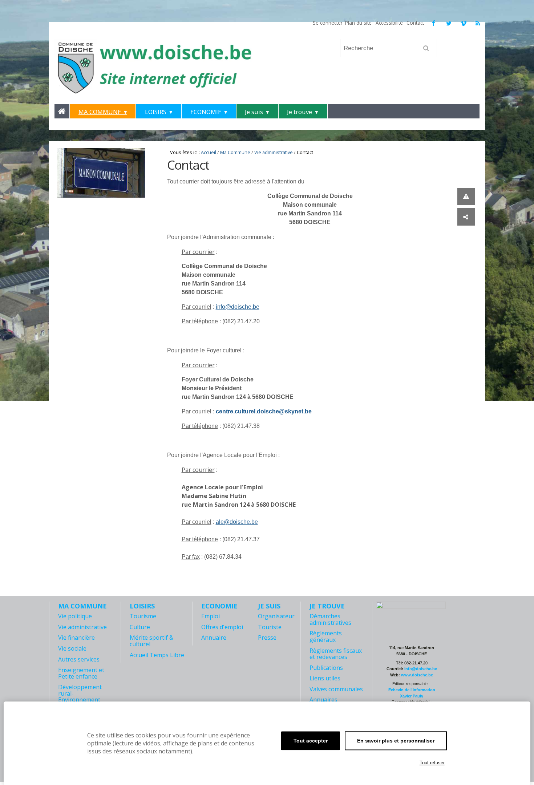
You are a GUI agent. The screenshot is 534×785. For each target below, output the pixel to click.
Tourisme (143, 616)
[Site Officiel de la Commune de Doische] (193, 67)
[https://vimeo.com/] (463, 23)
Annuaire (213, 638)
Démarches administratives (330, 619)
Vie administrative (273, 152)
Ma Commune (99, 112)
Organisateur (276, 616)
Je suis (254, 112)
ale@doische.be (237, 522)
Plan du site (358, 22)
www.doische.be (417, 675)
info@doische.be (237, 307)
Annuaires (323, 700)
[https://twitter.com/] (449, 23)
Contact (415, 22)
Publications (326, 668)
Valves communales (336, 689)
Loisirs (155, 112)
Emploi (210, 616)
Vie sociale (72, 648)
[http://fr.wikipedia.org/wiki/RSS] (478, 23)
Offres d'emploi (222, 627)
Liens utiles (325, 678)
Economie (205, 112)
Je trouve (299, 112)
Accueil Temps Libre (157, 655)
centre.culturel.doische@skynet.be (264, 411)
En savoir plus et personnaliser (395, 741)
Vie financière (76, 638)
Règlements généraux (326, 636)
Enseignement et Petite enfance (81, 673)
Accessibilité (389, 22)
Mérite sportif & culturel (151, 641)
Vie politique (75, 616)
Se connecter (328, 22)
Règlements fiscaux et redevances (336, 654)
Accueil (208, 152)
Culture (140, 627)
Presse (267, 638)
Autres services (79, 659)
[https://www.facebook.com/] (433, 23)
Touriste (270, 627)
